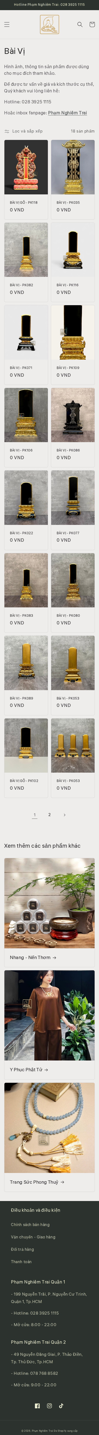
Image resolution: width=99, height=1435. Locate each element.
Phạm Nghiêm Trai (67, 113)
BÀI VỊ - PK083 (21, 616)
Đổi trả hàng (22, 1249)
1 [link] (35, 815)
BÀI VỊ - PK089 (21, 698)
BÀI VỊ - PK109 (68, 368)
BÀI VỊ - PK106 (21, 450)
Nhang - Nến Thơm (30, 958)
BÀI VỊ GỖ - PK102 (24, 781)
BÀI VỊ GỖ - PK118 (23, 203)
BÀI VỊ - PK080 (68, 616)
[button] (7, 24)
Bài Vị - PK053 (68, 698)
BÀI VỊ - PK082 (21, 285)
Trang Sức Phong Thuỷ (34, 1182)
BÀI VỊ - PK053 (68, 781)
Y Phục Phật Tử (26, 1070)
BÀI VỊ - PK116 (67, 285)
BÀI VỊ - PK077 (68, 533)
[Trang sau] (64, 815)
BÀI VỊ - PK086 (68, 450)
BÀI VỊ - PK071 (21, 368)
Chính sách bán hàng (30, 1225)
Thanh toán (21, 1262)
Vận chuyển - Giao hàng (33, 1237)
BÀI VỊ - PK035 (68, 203)
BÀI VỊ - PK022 (21, 533)
